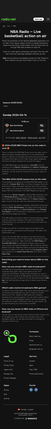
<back (5, 106)
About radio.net (35, 336)
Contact (32, 361)
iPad (5, 394)
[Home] (4, 26)
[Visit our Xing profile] (36, 389)
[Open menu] (48, 19)
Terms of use (8, 361)
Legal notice (8, 369)
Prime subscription (36, 374)
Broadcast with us (36, 349)
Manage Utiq (8, 374)
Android (6, 398)
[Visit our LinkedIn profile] (31, 389)
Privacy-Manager (10, 378)
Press (31, 340)
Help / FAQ (33, 369)
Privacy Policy (9, 365)
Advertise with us (35, 345)
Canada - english (27, 409)
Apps (31, 365)
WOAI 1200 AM (21, 138)
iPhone (6, 390)
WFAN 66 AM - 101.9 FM (36, 138)
